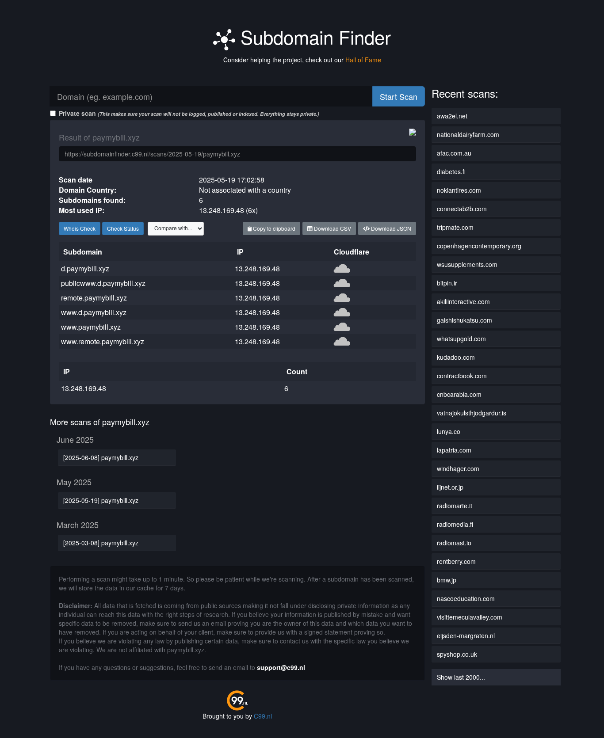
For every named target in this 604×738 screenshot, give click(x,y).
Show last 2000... (461, 677)
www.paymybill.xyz (91, 327)
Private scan (189, 113)
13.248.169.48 (257, 268)
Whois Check (80, 228)
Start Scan (398, 96)
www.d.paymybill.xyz (93, 312)
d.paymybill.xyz (85, 268)
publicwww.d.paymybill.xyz (103, 283)
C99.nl (263, 715)
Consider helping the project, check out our (302, 59)
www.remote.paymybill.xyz (102, 341)
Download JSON (390, 228)
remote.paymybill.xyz (94, 298)
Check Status (123, 228)
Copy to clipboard (273, 228)
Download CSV (332, 228)
